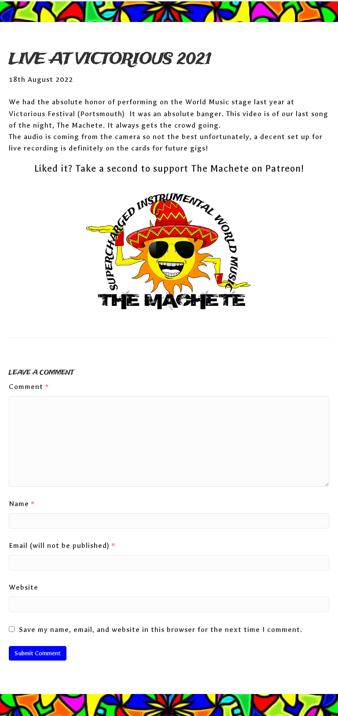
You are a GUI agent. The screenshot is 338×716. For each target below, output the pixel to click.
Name (22, 503)
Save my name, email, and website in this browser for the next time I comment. (160, 629)
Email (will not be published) (62, 545)
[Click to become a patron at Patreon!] (169, 253)
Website (23, 587)
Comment (29, 386)
